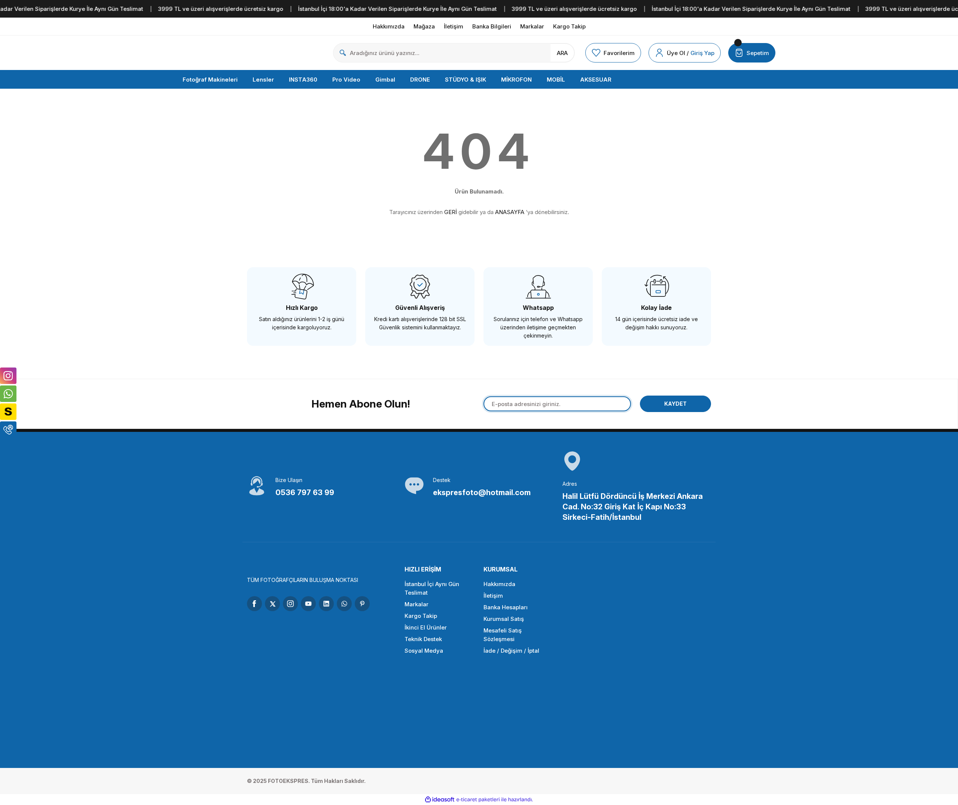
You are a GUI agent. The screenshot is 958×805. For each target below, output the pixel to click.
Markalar (416, 604)
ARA (562, 53)
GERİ (450, 212)
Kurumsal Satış (503, 618)
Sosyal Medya (424, 650)
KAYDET (675, 403)
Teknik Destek (423, 639)
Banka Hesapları (505, 607)
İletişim (493, 595)
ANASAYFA (509, 212)
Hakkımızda (499, 584)
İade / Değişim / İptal (511, 650)
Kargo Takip (421, 615)
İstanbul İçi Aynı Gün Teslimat (432, 588)
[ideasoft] (440, 799)
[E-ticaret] (478, 799)
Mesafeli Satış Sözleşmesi (502, 635)
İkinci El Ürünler (426, 627)
